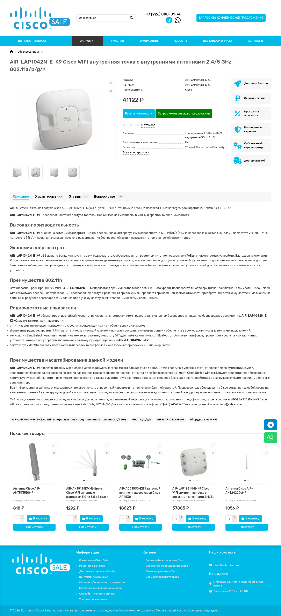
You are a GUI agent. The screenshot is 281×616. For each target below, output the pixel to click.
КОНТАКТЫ (255, 40)
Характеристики (49, 196)
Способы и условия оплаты (97, 593)
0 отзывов (148, 125)
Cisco (188, 89)
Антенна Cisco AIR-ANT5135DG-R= (27, 490)
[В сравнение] (111, 91)
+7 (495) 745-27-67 (172, 404)
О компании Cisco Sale (93, 560)
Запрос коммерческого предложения (184, 113)
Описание (21, 196)
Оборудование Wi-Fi (30, 51)
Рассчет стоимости (138, 113)
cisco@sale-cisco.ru (232, 404)
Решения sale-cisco (92, 565)
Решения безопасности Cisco (165, 560)
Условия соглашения (93, 599)
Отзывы (77, 196)
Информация (87, 552)
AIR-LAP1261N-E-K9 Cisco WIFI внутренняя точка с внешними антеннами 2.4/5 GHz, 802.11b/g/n (192, 493)
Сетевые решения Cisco (161, 571)
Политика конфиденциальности (100, 588)
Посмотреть (34, 527)
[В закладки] (111, 83)
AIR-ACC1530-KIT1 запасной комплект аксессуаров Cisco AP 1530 (139, 493)
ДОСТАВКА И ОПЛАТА (217, 40)
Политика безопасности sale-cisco (102, 582)
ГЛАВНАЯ (117, 40)
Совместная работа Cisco (162, 576)
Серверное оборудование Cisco (166, 565)
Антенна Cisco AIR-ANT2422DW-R (239, 490)
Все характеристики (136, 152)
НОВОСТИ (180, 40)
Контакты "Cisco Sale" (93, 576)
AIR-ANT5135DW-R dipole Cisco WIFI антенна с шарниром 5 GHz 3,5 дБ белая (87, 493)
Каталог (150, 552)
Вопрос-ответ (108, 196)
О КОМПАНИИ (149, 40)
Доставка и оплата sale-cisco (98, 571)
